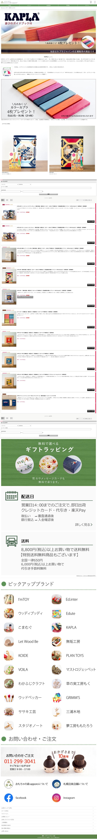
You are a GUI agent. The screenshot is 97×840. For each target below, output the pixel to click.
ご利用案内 (4, 822)
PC (54, 835)
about (9, 5)
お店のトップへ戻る (7, 808)
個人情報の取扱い (6, 828)
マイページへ (5, 813)
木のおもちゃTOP (4, 7)
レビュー (29, 5)
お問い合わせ (5, 831)
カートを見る (5, 810)
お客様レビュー (5, 816)
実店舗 (67, 5)
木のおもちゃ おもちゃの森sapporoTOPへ (86, 575)
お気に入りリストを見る (8, 819)
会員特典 (48, 5)
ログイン (87, 5)
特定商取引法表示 (6, 825)
